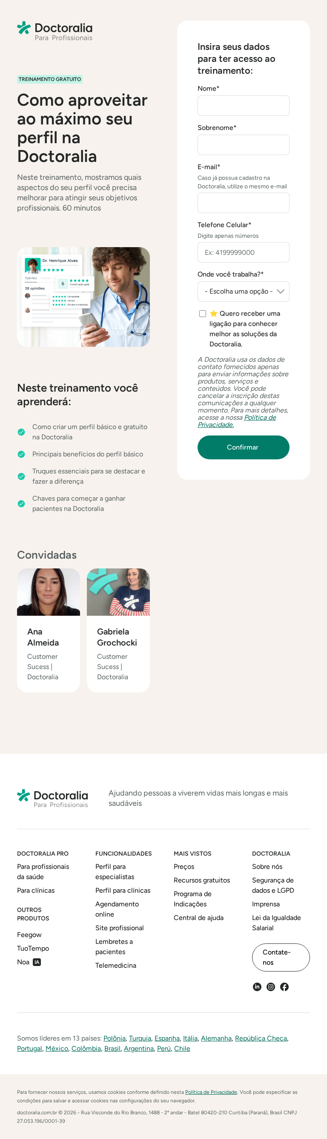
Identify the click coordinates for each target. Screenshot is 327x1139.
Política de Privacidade (211, 1092)
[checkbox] (244, 329)
